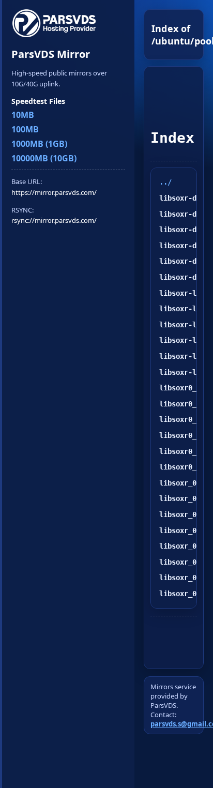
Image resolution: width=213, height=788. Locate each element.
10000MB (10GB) (44, 158)
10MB (22, 114)
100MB (25, 129)
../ (165, 182)
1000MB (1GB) (39, 143)
